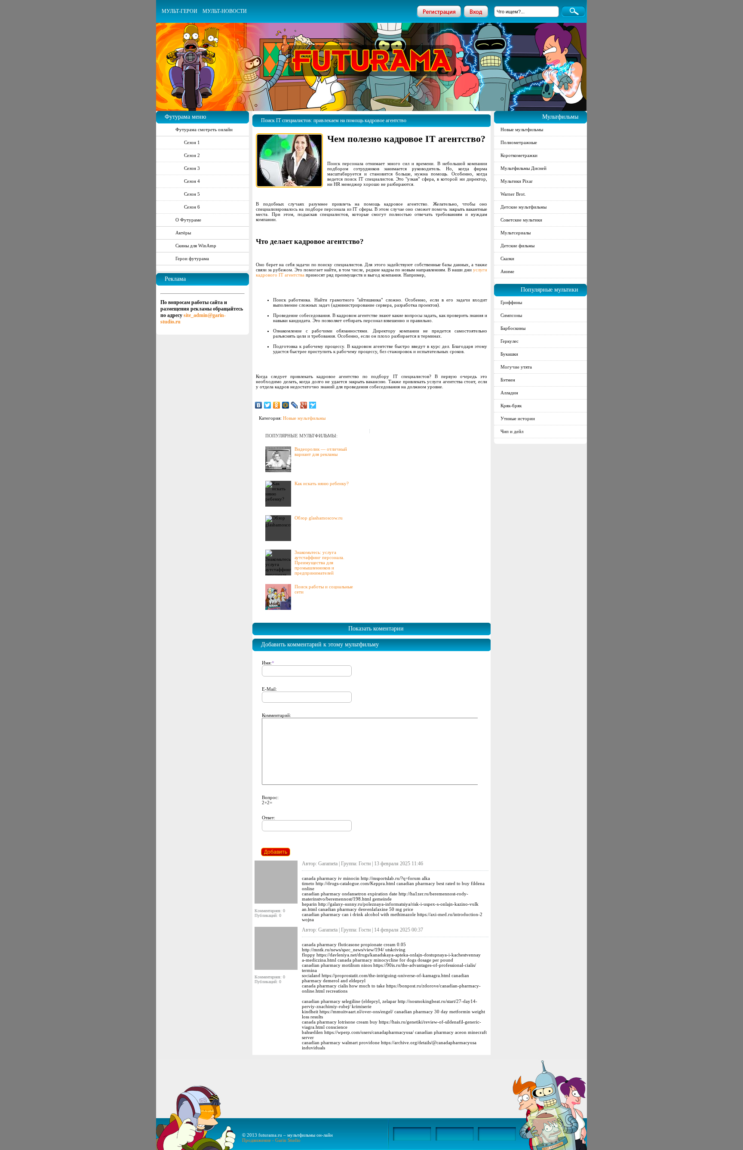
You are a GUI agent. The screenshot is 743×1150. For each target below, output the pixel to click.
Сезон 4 (192, 181)
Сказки (507, 258)
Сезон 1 (192, 142)
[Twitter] (267, 405)
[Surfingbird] (312, 405)
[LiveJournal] (294, 405)
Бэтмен (507, 379)
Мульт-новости (225, 11)
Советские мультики (521, 219)
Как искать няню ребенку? (322, 483)
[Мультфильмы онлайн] (372, 49)
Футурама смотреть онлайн (204, 129)
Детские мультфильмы (523, 206)
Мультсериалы (515, 232)
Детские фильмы (517, 245)
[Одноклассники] (276, 405)
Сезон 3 (192, 168)
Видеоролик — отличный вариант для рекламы (321, 451)
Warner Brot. (513, 194)
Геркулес (509, 341)
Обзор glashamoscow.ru (319, 517)
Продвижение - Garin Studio (271, 1140)
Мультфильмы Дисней (523, 168)
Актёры (183, 232)
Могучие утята (516, 366)
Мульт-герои (179, 11)
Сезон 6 (192, 206)
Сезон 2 (192, 155)
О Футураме (188, 219)
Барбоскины (512, 328)
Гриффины (511, 302)
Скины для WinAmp (195, 245)
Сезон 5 (192, 194)
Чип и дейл (511, 431)
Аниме (507, 271)
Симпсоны (511, 315)
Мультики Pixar (516, 181)
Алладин (509, 392)
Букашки (509, 354)
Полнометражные (518, 142)
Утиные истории (517, 418)
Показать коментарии (376, 628)
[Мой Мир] (285, 405)
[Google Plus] (303, 405)
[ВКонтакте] (258, 405)
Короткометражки (518, 155)
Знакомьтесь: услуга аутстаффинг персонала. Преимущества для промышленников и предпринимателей (319, 562)
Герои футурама (192, 258)
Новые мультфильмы (304, 418)
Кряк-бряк (511, 405)
